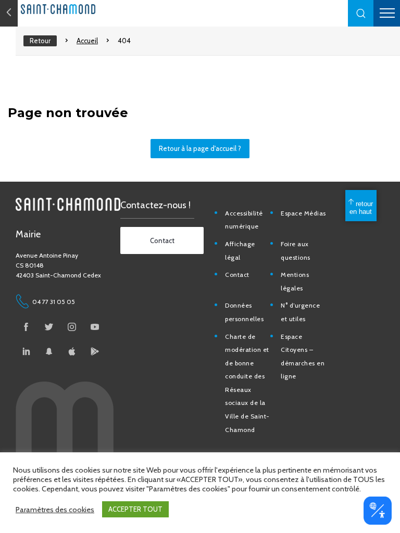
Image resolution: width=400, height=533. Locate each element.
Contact (237, 274)
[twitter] (49, 326)
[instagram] (71, 326)
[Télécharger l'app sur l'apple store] (71, 351)
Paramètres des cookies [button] (55, 509)
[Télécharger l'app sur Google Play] (94, 351)
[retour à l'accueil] (78, 9)
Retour (40, 40)
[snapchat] (49, 351)
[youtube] (94, 326)
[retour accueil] (9, 13)
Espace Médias (303, 213)
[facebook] (26, 326)
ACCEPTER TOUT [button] (135, 509)
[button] (361, 13)
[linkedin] (26, 351)
